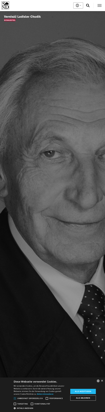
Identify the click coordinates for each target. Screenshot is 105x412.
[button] (41, 408)
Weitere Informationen (45, 394)
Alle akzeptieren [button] (83, 391)
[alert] (52, 394)
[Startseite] (9, 5)
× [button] (102, 381)
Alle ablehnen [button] (83, 398)
